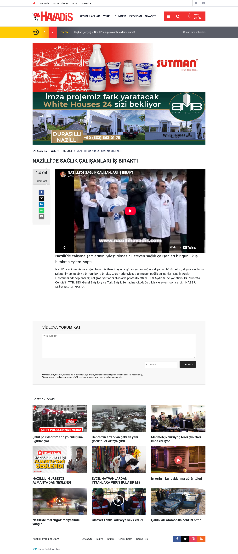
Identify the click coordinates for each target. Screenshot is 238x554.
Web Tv (55, 151)
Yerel (107, 16)
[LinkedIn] (41, 204)
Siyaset (150, 16)
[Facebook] (41, 192)
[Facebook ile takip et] (177, 539)
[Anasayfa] (34, 3)
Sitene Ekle (86, 3)
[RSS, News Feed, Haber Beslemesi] (201, 539)
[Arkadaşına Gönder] (41, 216)
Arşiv (74, 3)
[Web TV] (196, 3)
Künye (99, 539)
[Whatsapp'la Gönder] (41, 210)
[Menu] (168, 16)
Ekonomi (135, 16)
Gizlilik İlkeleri (125, 539)
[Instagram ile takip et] (193, 539)
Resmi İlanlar (89, 16)
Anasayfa (41, 151)
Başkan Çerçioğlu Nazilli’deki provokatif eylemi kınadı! (104, 32)
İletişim (110, 539)
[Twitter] (41, 198)
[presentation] (44, 32)
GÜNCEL (67, 151)
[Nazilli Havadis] (53, 16)
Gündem (120, 16)
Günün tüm (194, 32)
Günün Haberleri (60, 3)
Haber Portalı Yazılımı (49, 549)
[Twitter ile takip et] (185, 539)
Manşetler (44, 3)
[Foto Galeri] (203, 3)
